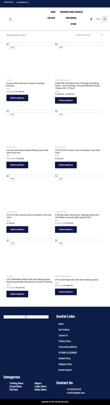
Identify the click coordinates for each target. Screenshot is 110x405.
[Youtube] (97, 4)
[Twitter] (102, 4)
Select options (17, 98)
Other (73, 24)
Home (53, 12)
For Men (51, 18)
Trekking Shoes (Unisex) (71, 12)
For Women (71, 18)
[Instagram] (107, 4)
